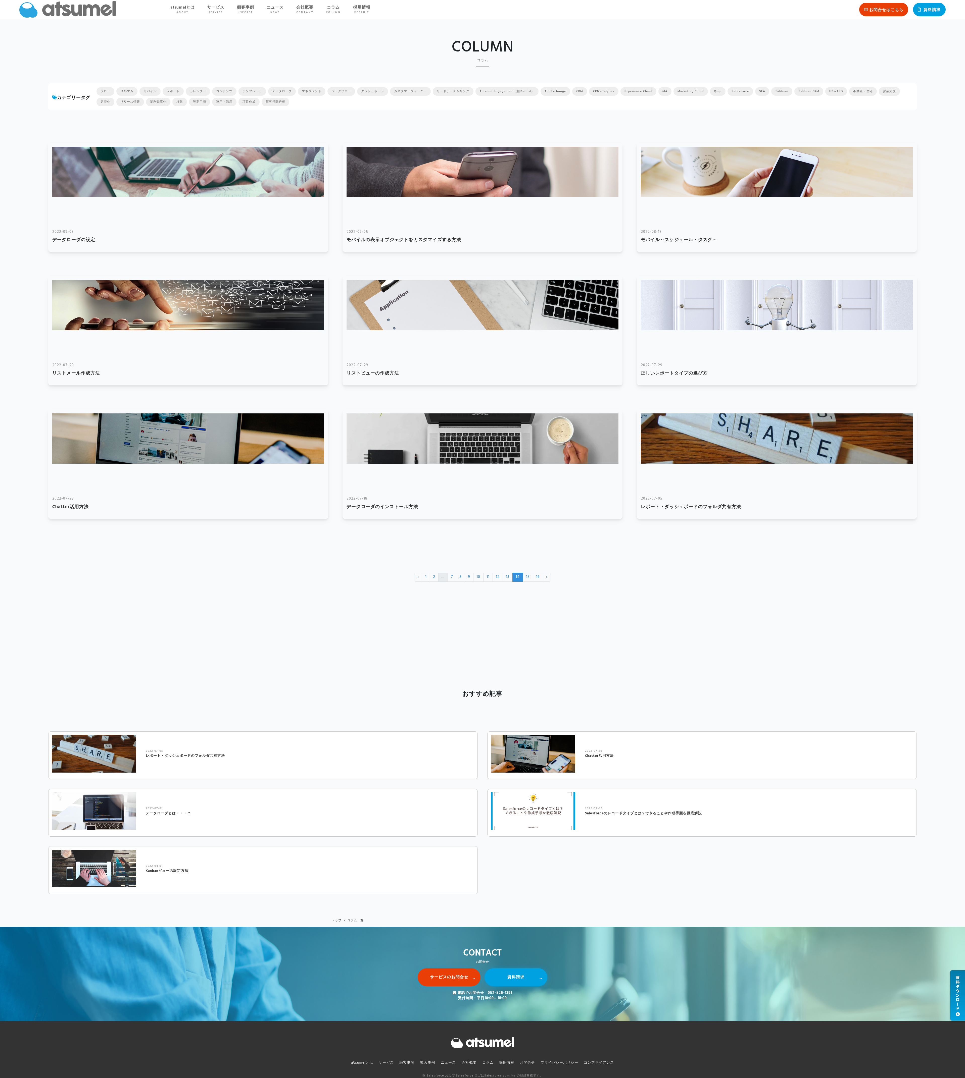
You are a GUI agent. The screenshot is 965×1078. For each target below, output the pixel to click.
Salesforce (740, 91)
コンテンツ (224, 91)
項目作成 (249, 101)
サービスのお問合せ (449, 977)
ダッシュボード (372, 91)
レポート (173, 91)
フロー (105, 91)
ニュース (275, 9)
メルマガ (126, 91)
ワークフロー (341, 91)
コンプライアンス (599, 1063)
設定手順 (199, 101)
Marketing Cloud (691, 91)
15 (528, 577)
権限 (179, 101)
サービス (215, 9)
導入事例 (427, 1063)
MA (664, 91)
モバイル (150, 91)
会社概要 (304, 9)
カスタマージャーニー (410, 91)
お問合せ (527, 1063)
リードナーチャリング (453, 91)
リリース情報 (130, 101)
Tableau (781, 91)
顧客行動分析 (275, 101)
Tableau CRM (808, 91)
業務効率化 (158, 101)
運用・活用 (224, 101)
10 (478, 577)
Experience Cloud (638, 91)
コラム (333, 9)
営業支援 (889, 91)
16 (538, 577)
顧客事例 (245, 9)
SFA (762, 91)
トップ (337, 920)
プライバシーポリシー (559, 1063)
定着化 (105, 101)
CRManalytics (603, 91)
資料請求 (932, 10)
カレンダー (198, 91)
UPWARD (836, 91)
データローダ (282, 91)
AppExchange (555, 91)
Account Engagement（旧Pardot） (507, 91)
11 (488, 577)
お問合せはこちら (886, 10)
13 (507, 577)
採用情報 (361, 9)
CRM (579, 91)
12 (498, 577)
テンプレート (252, 91)
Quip (717, 91)
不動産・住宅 (863, 91)
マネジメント (311, 91)
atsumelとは (182, 9)
